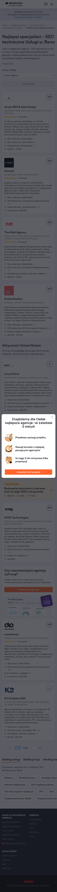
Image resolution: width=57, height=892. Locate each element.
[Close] (52, 417)
